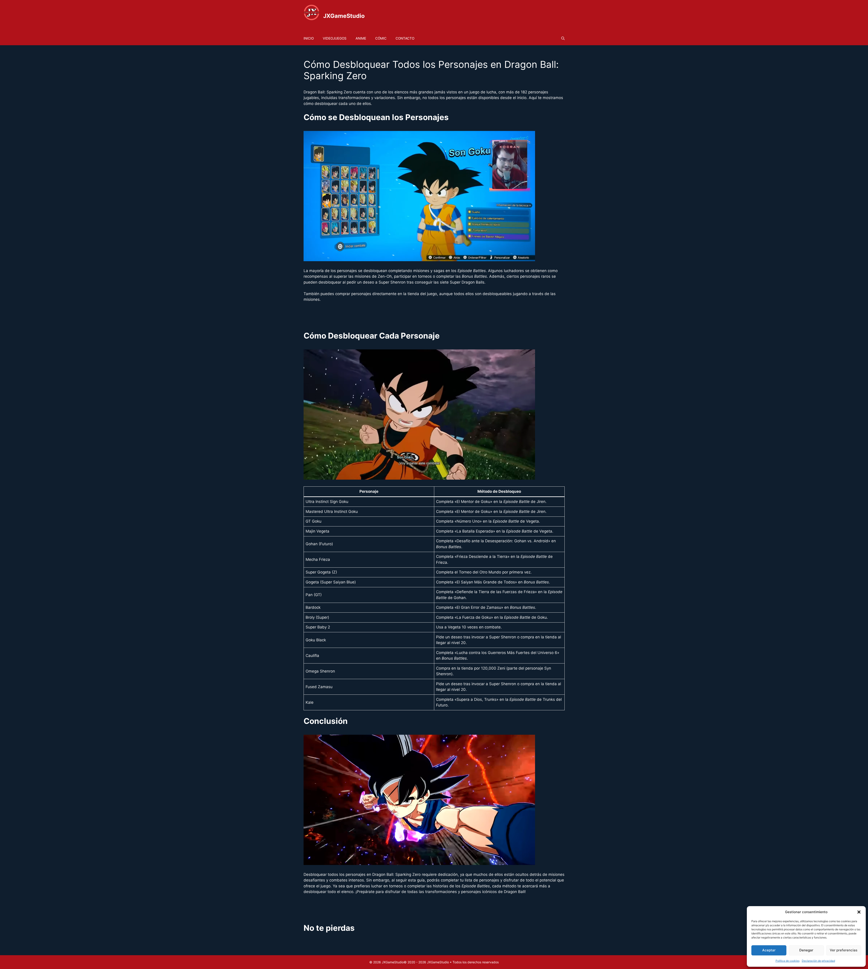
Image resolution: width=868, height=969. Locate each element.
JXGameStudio (344, 15)
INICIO (309, 38)
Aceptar (769, 950)
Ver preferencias (843, 950)
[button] (859, 912)
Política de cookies (788, 960)
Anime (361, 38)
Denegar (806, 950)
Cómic (381, 38)
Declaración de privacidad (818, 960)
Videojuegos (335, 38)
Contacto (405, 38)
